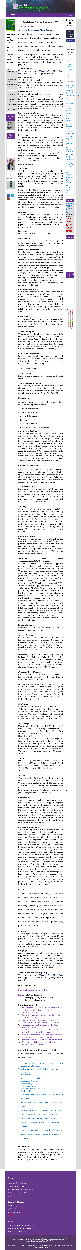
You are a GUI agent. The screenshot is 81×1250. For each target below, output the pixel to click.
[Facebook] (8, 195)
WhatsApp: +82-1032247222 (24, 1189)
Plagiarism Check (15, 1212)
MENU (9, 69)
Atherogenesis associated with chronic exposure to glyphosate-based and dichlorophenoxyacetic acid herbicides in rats (73, 93)
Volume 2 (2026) (10, 123)
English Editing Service (11, 100)
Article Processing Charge (12, 85)
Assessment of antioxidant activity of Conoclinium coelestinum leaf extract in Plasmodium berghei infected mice (70, 113)
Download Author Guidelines (12, 73)
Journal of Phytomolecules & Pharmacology (23, 1225)
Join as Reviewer (11, 104)
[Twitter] (12, 195)
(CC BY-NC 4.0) (48, 1241)
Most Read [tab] (69, 76)
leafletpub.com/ (18, 1196)
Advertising (13, 1206)
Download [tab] (70, 81)
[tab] (10, 25)
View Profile (70, 40)
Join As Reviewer (15, 1209)
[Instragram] (8, 198)
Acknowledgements (12, 109)
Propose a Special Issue (12, 80)
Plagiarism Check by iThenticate (11, 93)
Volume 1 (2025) (10, 128)
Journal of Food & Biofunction (19, 1232)
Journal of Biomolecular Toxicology (20, 1228)
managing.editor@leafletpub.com (24, 1193)
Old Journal (16, 1215)
